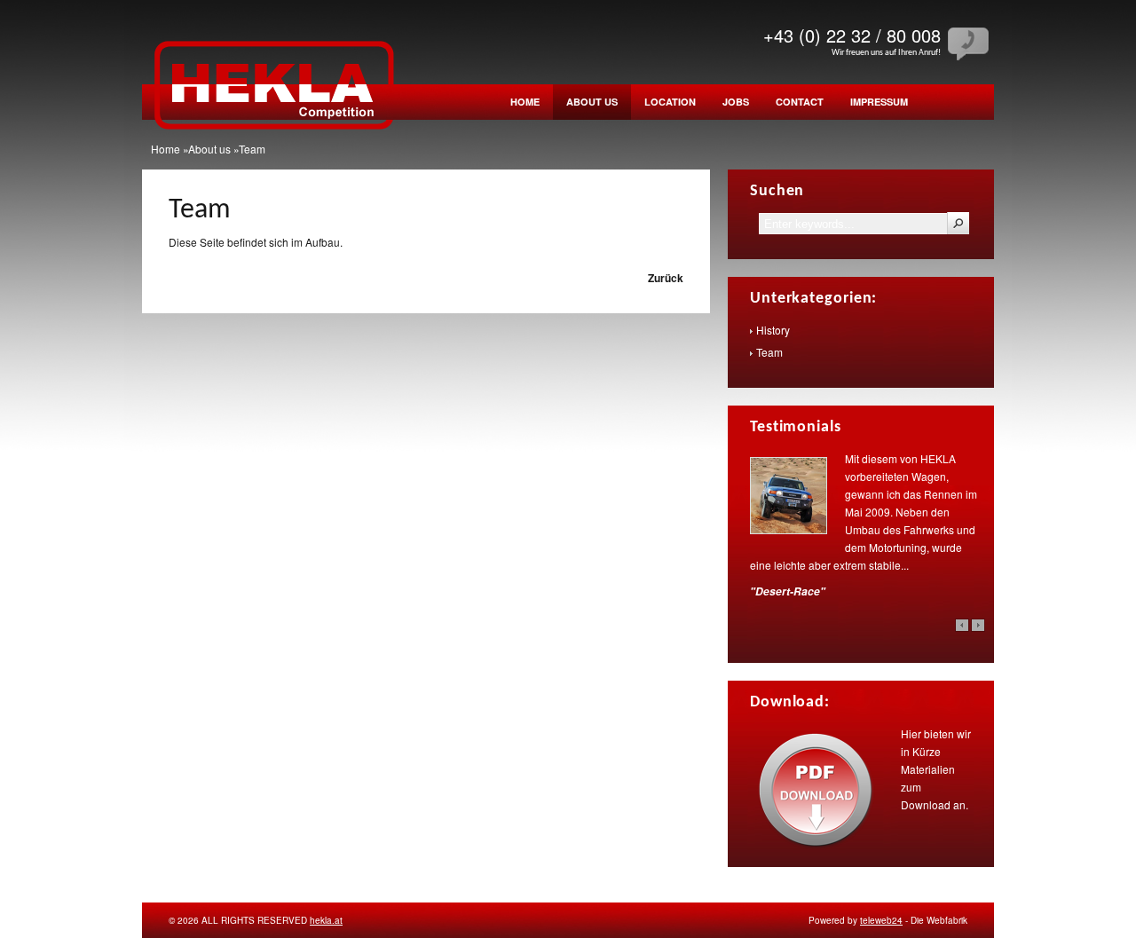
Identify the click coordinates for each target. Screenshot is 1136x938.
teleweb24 (881, 920)
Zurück (665, 278)
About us (592, 101)
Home (525, 101)
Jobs (735, 101)
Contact (800, 101)
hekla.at (326, 920)
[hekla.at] (275, 144)
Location (670, 101)
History (773, 329)
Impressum (879, 101)
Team (200, 210)
